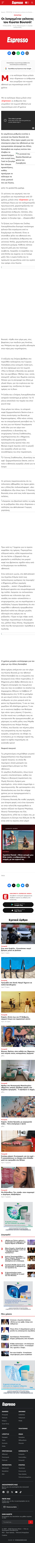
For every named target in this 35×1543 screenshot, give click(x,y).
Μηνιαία (21, 1443)
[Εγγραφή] (30, 1522)
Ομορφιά (4, 1437)
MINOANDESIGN (21, 1540)
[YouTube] (16, 1492)
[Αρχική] (9, 1404)
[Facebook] (9, 53)
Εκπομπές (21, 1454)
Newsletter (5, 1471)
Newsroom (21, 26)
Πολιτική (4, 1418)
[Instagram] (7, 1492)
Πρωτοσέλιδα (7, 1451)
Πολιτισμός (23, 1428)
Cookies (4, 1535)
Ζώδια (21, 1434)
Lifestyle (5, 1434)
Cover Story (5, 1424)
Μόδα (3, 1446)
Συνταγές (4, 1443)
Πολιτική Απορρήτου (22, 1532)
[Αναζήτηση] (32, 2)
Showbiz (22, 1411)
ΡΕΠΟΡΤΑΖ (17, 15)
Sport (4, 1428)
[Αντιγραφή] (27, 53)
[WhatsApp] (18, 53)
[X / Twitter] (13, 53)
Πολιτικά (4, 1460)
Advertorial (5, 1468)
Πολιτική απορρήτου (25, 1477)
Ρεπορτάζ (5, 1415)
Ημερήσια (22, 1437)
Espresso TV (23, 1451)
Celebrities (22, 1415)
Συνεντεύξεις (22, 1457)
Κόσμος (4, 1421)
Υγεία (3, 1440)
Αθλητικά (5, 1454)
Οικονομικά (5, 1457)
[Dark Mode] (27, 2)
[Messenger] (22, 53)
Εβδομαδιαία (22, 1440)
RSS (3, 1474)
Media (20, 1421)
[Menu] (3, 2)
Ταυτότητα (22, 1468)
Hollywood (22, 1418)
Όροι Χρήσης (22, 1474)
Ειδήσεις (5, 1411)
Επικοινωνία (22, 1471)
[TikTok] (20, 1492)
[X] (12, 1492)
